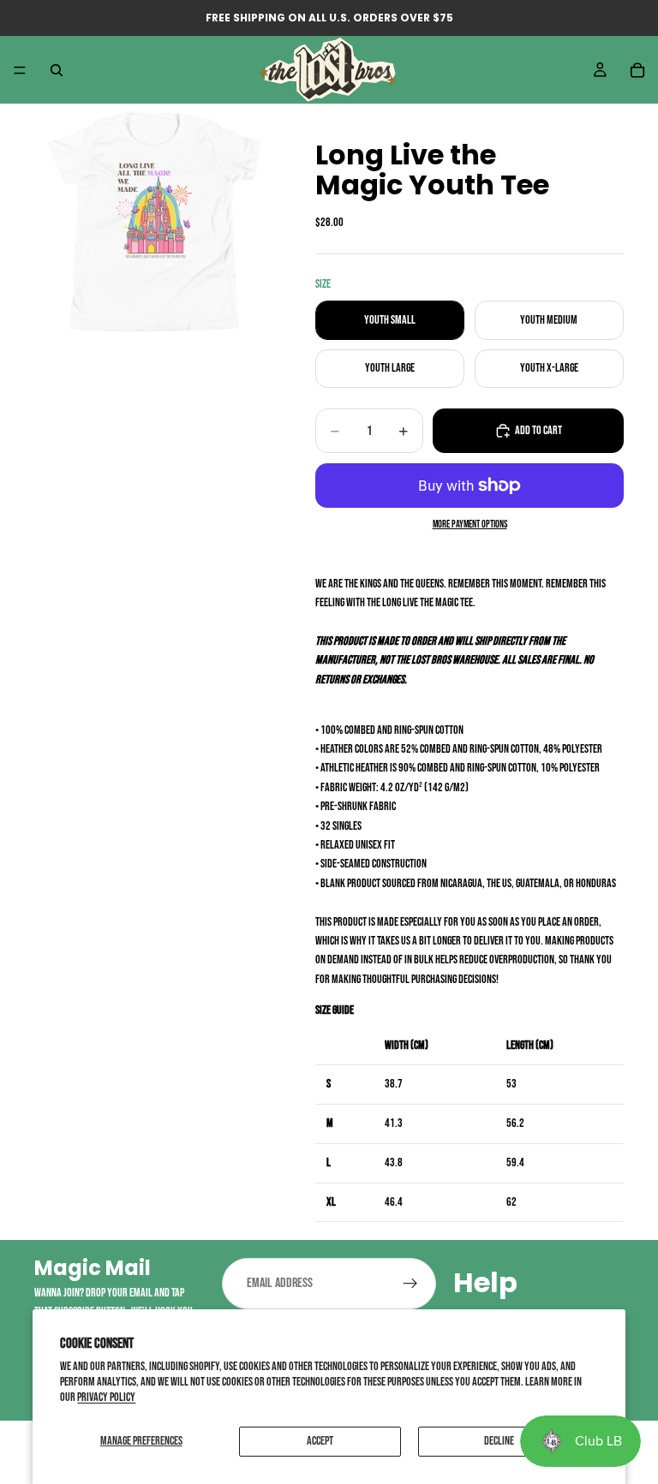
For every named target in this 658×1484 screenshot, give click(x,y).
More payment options (470, 524)
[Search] (56, 70)
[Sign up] (410, 1284)
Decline (499, 1440)
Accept (320, 1440)
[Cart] (637, 70)
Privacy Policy (106, 1397)
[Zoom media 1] (154, 222)
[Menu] (19, 70)
